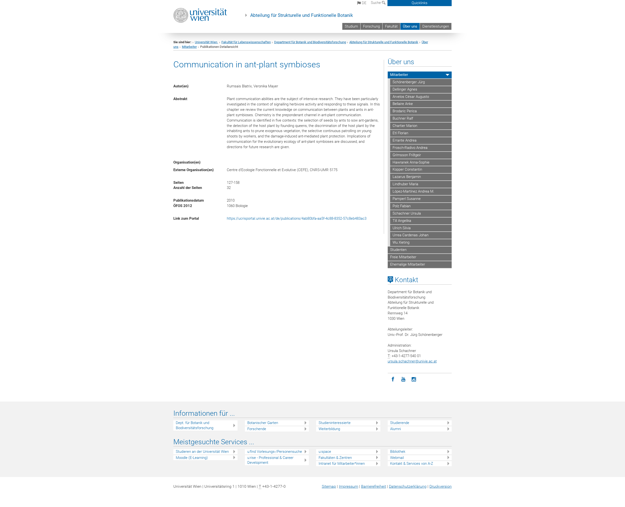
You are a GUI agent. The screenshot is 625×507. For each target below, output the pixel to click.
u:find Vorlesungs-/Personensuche (274, 451)
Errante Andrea (405, 140)
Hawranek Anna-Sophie (411, 162)
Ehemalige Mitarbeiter (407, 264)
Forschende (256, 429)
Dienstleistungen (435, 26)
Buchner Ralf (403, 118)
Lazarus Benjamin (407, 177)
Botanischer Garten (262, 423)
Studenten (398, 250)
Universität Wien (206, 42)
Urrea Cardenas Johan (410, 235)
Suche (376, 2)
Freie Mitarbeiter (403, 257)
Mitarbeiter (189, 47)
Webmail (397, 457)
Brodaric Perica (405, 111)
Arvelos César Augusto (411, 96)
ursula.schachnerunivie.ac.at (412, 361)
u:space (325, 451)
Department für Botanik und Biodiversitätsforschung (310, 42)
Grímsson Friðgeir (407, 155)
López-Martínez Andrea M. (413, 191)
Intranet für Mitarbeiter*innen (342, 463)
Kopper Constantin (407, 169)
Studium (351, 26)
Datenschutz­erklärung (408, 486)
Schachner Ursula (407, 213)
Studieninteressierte (335, 423)
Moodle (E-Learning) (192, 457)
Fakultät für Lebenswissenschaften (246, 42)
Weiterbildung (329, 429)
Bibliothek (397, 451)
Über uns (410, 26)
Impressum (348, 486)
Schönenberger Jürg (409, 82)
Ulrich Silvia (402, 228)
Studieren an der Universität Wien (202, 451)
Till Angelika (402, 220)
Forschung (371, 26)
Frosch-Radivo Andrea (410, 147)
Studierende (399, 423)
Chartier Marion (405, 126)
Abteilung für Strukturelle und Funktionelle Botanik (301, 15)
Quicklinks (419, 3)
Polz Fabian (402, 206)
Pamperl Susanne (407, 199)
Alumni (395, 429)
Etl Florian (400, 133)
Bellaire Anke (403, 104)
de (363, 3)
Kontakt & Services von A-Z (411, 463)
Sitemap (329, 486)
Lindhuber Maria (405, 184)
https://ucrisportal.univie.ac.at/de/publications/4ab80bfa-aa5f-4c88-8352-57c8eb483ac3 (296, 218)
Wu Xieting (401, 242)
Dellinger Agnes (405, 89)
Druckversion (440, 486)
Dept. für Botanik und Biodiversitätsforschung (194, 425)
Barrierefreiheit (373, 486)
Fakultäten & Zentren (335, 457)
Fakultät (391, 26)
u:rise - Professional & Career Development (270, 460)
